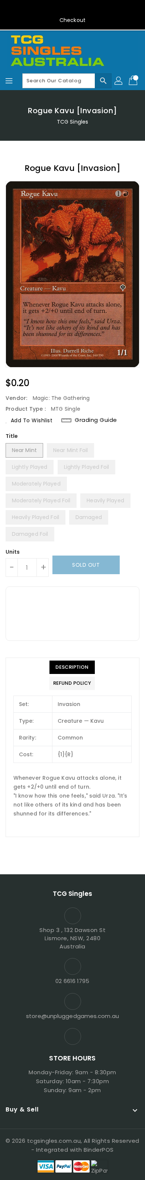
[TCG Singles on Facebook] (72, 8)
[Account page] (119, 80)
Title (12, 436)
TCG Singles (72, 121)
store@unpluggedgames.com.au (72, 1016)
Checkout (72, 20)
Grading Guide (96, 420)
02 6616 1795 (72, 981)
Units (13, 551)
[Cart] (133, 80)
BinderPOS (99, 1150)
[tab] (72, 667)
